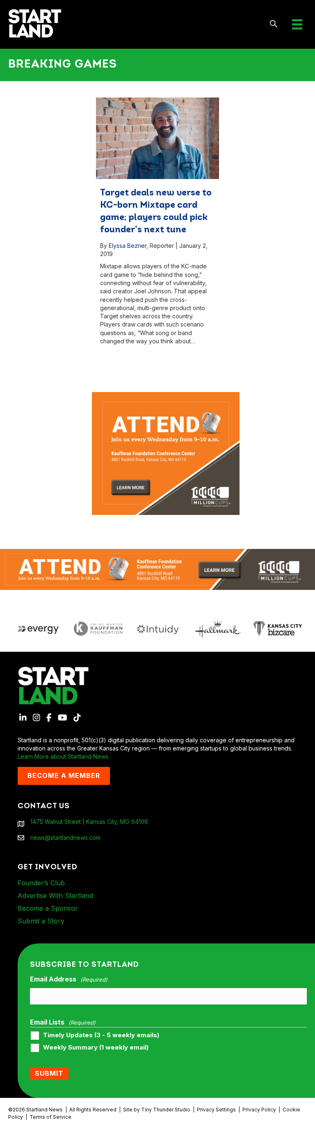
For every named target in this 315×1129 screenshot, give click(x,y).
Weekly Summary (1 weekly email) (95, 1047)
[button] (274, 24)
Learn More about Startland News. (64, 756)
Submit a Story (41, 921)
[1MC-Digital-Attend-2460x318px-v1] (157, 568)
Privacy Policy (259, 1109)
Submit (49, 1073)
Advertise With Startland (55, 895)
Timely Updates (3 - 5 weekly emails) (101, 1035)
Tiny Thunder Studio (165, 1109)
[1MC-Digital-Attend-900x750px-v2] (166, 395)
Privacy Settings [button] (216, 1109)
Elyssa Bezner (127, 245)
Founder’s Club (41, 883)
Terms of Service (50, 1117)
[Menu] (297, 24)
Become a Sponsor (48, 908)
